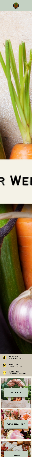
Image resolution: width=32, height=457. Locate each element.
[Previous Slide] (3, 182)
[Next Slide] (29, 182)
